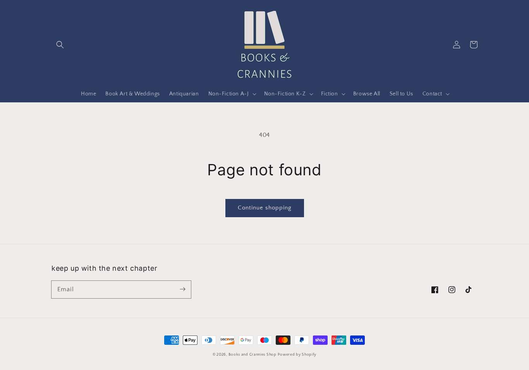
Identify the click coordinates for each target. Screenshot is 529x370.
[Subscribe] (182, 289)
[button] (60, 44)
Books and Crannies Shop (252, 355)
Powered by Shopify (297, 355)
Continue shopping (265, 207)
